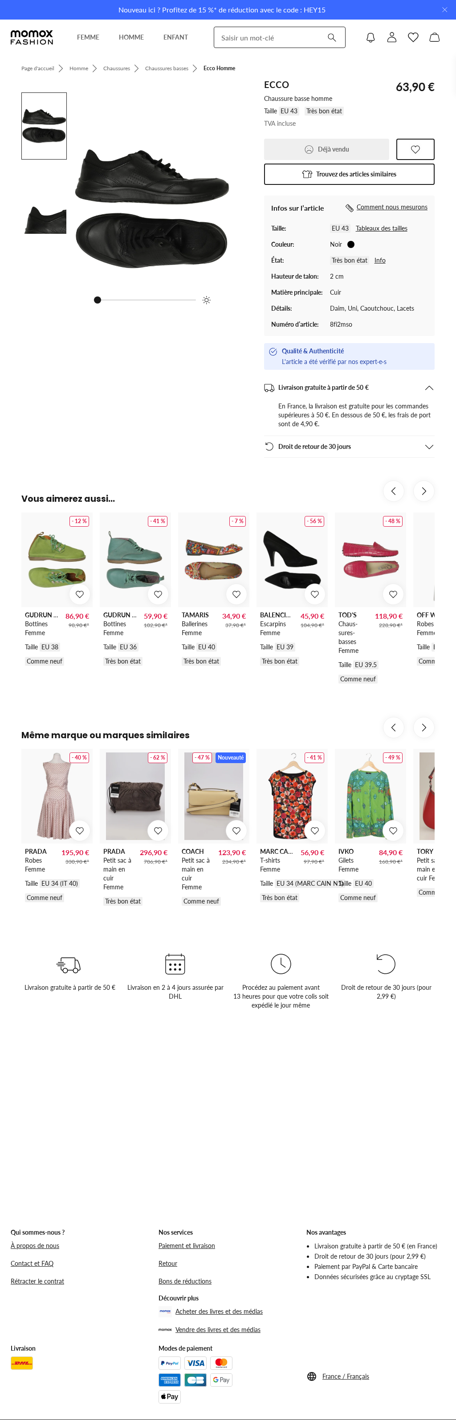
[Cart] (434, 37)
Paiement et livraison (187, 1245)
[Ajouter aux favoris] (415, 149)
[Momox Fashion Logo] (32, 37)
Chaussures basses (166, 68)
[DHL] (22, 1363)
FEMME (88, 37)
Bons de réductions (185, 1281)
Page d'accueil (37, 68)
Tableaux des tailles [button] (381, 228)
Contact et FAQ (32, 1263)
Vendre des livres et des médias (218, 1329)
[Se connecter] (392, 37)
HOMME (131, 37)
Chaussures (116, 68)
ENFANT (175, 37)
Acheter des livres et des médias (219, 1311)
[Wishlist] (413, 37)
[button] (349, 174)
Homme (78, 68)
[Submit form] (331, 37)
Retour (168, 1263)
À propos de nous (35, 1245)
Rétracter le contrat (37, 1281)
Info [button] (380, 260)
